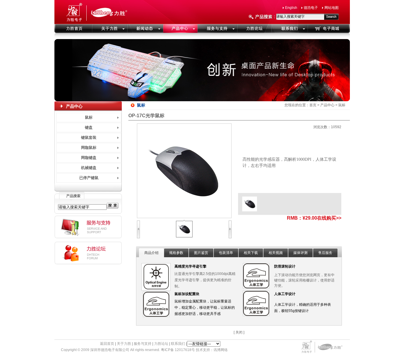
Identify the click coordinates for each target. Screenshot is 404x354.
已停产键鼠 (88, 178)
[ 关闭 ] (239, 332)
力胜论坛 (161, 344)
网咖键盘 (88, 157)
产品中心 (327, 105)
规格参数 (176, 253)
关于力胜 (124, 344)
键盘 (89, 127)
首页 (312, 105)
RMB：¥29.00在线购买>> (314, 218)
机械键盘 (88, 167)
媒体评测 (300, 253)
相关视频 (276, 253)
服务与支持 (142, 344)
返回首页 (107, 344)
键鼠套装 (88, 137)
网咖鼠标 (88, 147)
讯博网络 (221, 350)
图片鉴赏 (201, 253)
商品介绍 (151, 253)
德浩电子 (311, 8)
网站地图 (331, 8)
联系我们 (178, 344)
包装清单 (226, 253)
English (291, 8)
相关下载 (251, 253)
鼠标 (89, 117)
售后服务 (325, 253)
